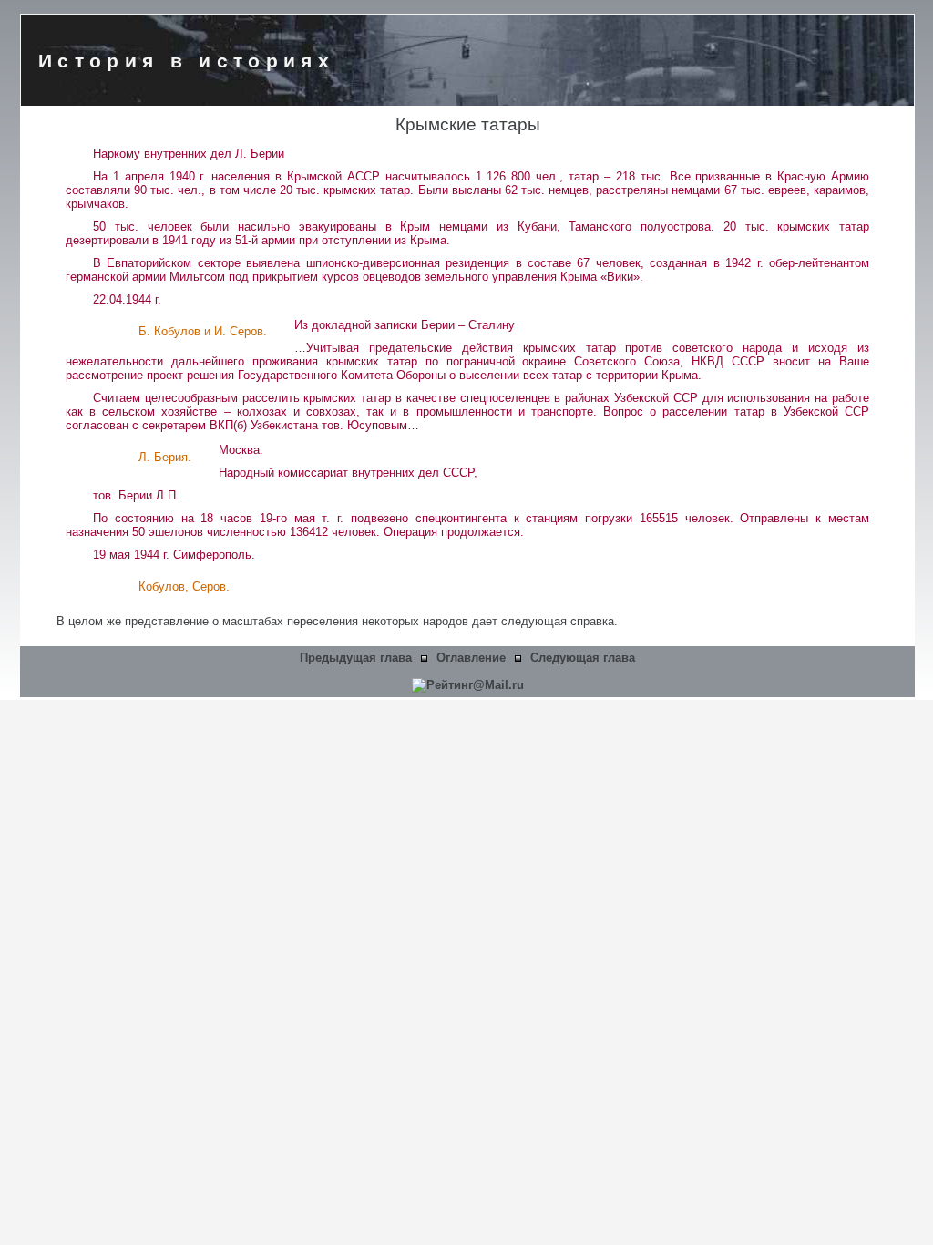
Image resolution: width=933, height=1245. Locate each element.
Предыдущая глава (356, 657)
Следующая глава (582, 657)
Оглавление (471, 657)
